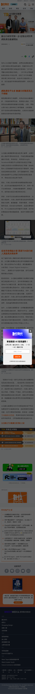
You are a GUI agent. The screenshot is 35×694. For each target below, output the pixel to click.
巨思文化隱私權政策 (20, 361)
